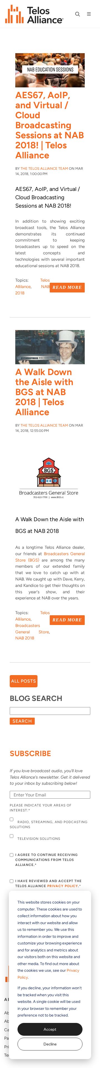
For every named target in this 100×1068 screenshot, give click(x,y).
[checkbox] (50, 830)
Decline (50, 1044)
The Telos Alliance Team (44, 168)
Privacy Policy (62, 886)
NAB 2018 (24, 638)
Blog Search (36, 698)
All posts (23, 681)
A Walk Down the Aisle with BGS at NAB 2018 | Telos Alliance (44, 391)
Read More (67, 287)
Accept (50, 1029)
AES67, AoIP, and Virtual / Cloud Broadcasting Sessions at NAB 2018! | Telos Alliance (49, 125)
